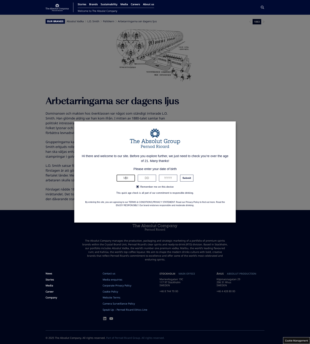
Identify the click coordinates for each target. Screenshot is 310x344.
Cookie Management (296, 340)
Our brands (55, 21)
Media (124, 4)
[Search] (262, 7)
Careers (135, 4)
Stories (82, 4)
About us (148, 4)
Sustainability (109, 4)
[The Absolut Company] (57, 7)
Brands (93, 4)
